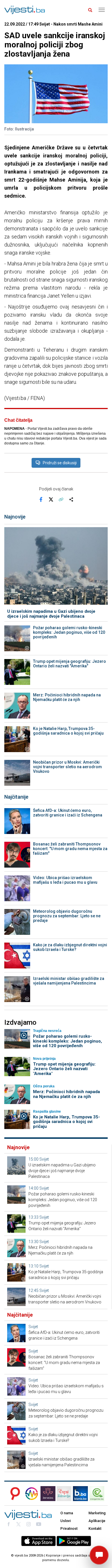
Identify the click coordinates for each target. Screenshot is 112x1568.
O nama (66, 1513)
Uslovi (65, 1521)
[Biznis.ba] (80, 1493)
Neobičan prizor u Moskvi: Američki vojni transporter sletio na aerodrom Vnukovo (67, 767)
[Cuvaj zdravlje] (64, 1493)
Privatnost (69, 1528)
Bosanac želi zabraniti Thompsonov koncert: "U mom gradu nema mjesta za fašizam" (70, 849)
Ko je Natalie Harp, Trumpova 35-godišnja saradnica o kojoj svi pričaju (68, 730)
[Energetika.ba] (98, 1493)
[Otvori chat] (99, 1555)
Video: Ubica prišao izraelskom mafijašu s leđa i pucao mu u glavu (65, 880)
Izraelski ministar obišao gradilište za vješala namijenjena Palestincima (68, 980)
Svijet (44, 1159)
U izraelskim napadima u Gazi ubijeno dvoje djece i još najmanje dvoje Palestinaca (51, 614)
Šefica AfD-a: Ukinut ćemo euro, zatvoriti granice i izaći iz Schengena (67, 812)
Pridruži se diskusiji (60, 463)
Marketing (97, 1513)
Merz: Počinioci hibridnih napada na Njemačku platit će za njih (67, 697)
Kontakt (94, 1528)
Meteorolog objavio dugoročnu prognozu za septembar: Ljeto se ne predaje (67, 916)
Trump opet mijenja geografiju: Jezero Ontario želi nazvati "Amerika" (69, 663)
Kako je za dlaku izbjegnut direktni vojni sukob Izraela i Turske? (70, 947)
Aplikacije (96, 1521)
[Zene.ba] (47, 1493)
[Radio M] (13, 1493)
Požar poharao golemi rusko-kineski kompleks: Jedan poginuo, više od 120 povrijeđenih (69, 632)
